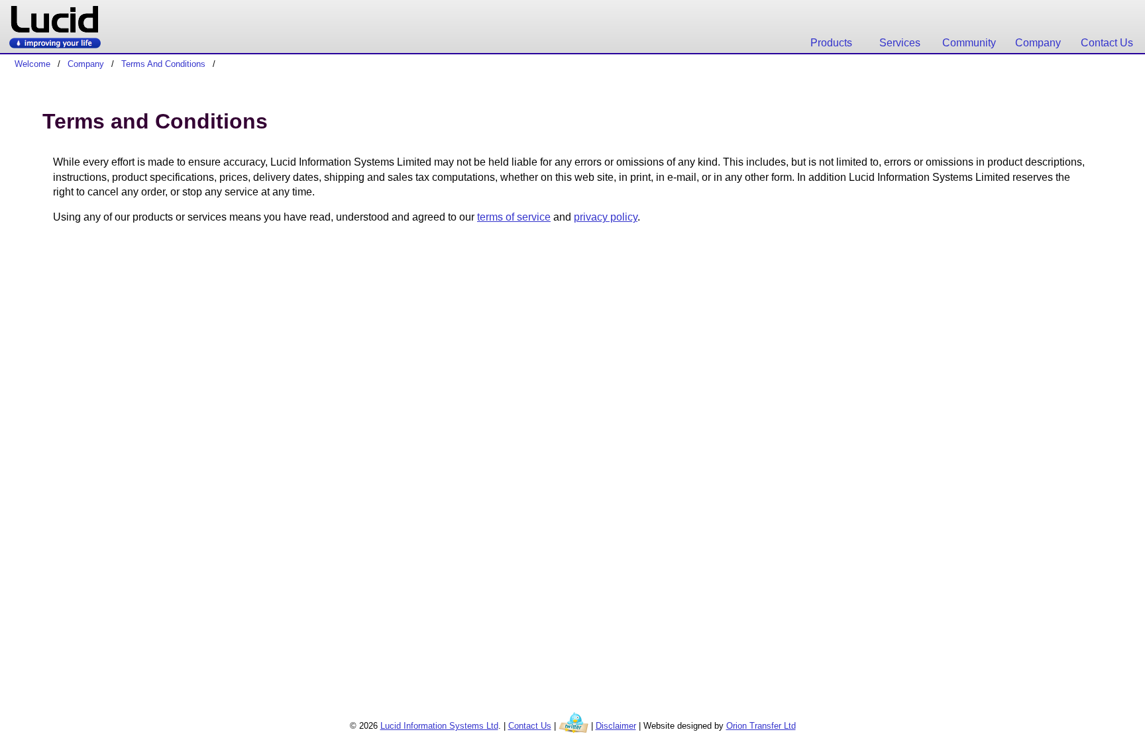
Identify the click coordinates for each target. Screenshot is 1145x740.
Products (831, 42)
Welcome (32, 64)
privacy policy (605, 217)
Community (969, 42)
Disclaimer (616, 726)
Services (899, 42)
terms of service (514, 217)
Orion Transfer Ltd (761, 726)
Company (1038, 42)
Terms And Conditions (163, 64)
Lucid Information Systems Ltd (439, 726)
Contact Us (1107, 42)
